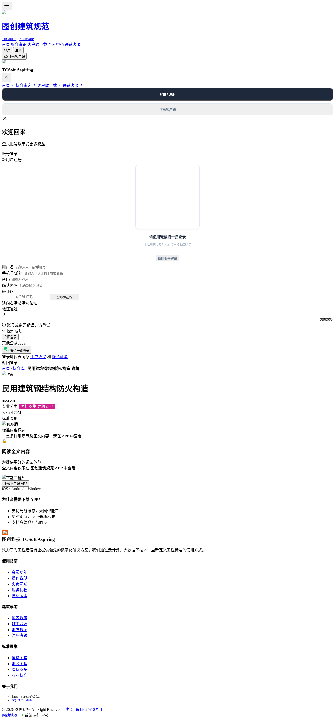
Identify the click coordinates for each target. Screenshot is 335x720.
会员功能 (19, 572)
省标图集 (19, 670)
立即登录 (10, 337)
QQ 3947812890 (22, 700)
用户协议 (38, 357)
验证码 (8, 292)
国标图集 (19, 658)
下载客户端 (16, 57)
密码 (6, 279)
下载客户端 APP (15, 484)
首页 (6, 44)
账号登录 (10, 154)
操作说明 (19, 578)
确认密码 (10, 285)
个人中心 (56, 44)
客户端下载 (37, 44)
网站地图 (10, 715)
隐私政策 (60, 357)
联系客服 (72, 44)
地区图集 (19, 664)
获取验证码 (64, 297)
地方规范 (19, 630)
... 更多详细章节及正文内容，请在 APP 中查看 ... (44, 436)
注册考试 (19, 635)
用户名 (8, 267)
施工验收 (19, 624)
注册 (18, 50)
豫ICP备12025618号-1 (83, 709)
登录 (7, 50)
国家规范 (19, 618)
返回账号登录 (167, 258)
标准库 (19, 368)
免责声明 (19, 584)
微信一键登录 (19, 351)
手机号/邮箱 (12, 273)
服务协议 (19, 590)
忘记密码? (326, 320)
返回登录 (10, 363)
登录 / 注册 (167, 94)
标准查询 (18, 44)
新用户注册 (12, 160)
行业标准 (19, 675)
